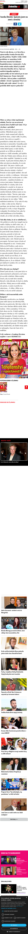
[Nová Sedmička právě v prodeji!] (14, 358)
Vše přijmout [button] (14, 925)
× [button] (26, 897)
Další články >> (14, 819)
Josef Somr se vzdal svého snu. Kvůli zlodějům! (12, 814)
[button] (14, 908)
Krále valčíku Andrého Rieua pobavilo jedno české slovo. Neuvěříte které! (12, 652)
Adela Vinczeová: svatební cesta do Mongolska (11, 611)
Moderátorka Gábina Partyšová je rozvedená (11, 773)
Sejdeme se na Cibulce (21, 869)
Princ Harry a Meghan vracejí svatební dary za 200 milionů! (14, 753)
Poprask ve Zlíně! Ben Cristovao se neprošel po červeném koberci (11, 693)
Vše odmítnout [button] (14, 928)
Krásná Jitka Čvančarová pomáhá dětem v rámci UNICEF (13, 732)
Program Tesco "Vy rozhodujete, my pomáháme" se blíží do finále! (11, 793)
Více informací (19, 906)
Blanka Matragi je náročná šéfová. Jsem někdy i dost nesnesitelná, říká (13, 632)
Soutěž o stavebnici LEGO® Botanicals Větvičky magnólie (22, 888)
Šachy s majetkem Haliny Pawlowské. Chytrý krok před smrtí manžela (12, 673)
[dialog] (14, 915)
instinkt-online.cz (21, 892)
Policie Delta (20, 859)
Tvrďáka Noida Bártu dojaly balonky (11, 712)
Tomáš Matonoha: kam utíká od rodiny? (10, 462)
